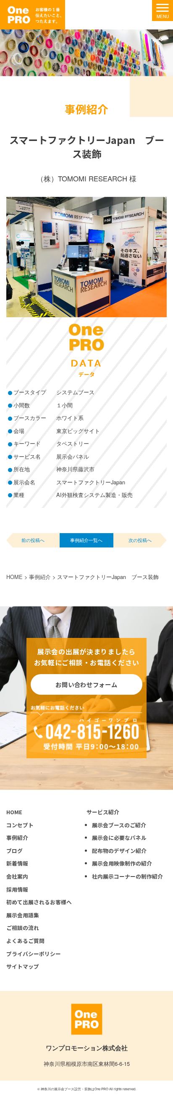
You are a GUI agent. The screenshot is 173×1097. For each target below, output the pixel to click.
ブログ (14, 851)
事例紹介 (17, 838)
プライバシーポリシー (33, 954)
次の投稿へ (140, 540)
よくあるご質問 (25, 941)
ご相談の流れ (22, 928)
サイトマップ (22, 966)
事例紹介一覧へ (86, 540)
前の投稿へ (33, 540)
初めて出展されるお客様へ (39, 902)
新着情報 (17, 863)
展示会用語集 (22, 915)
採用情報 (17, 889)
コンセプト (20, 825)
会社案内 (17, 876)
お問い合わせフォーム (86, 684)
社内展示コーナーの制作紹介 (127, 876)
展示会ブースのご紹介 (119, 825)
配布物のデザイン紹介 (119, 851)
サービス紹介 (102, 812)
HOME (14, 812)
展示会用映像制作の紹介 (122, 863)
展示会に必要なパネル (119, 838)
